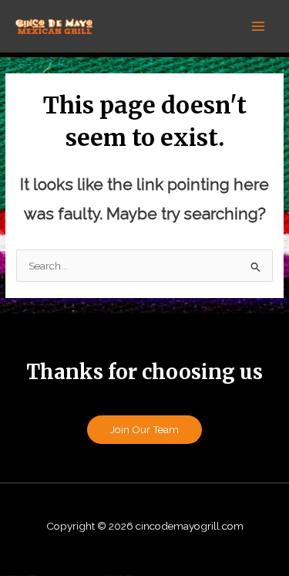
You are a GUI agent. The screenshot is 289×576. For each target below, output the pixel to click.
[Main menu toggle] (258, 26)
